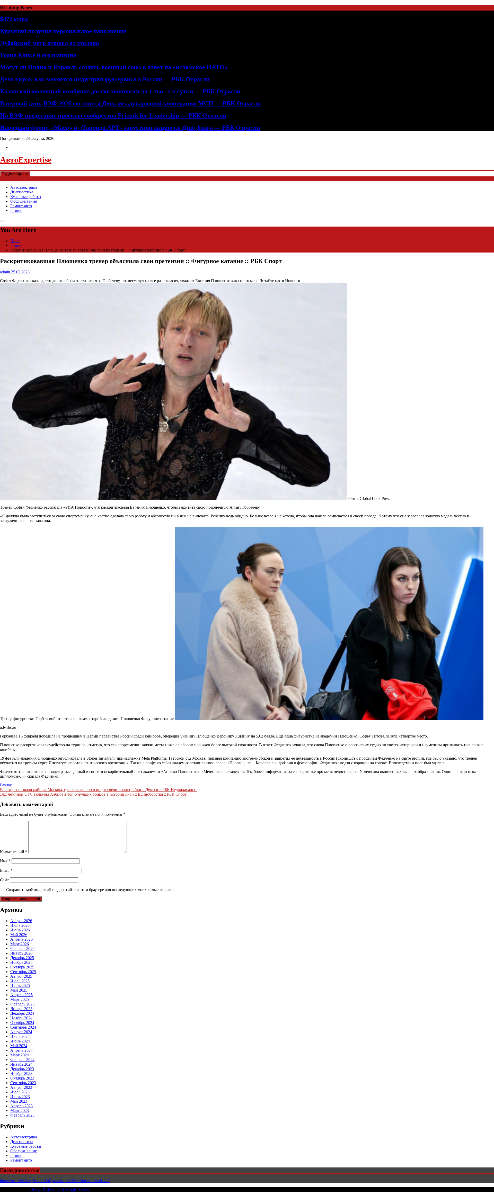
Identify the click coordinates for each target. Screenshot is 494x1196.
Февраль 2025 (22, 1004)
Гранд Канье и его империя (38, 55)
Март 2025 (19, 999)
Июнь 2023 (20, 1096)
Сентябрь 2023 (23, 1083)
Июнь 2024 (20, 1041)
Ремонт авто (21, 206)
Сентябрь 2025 (23, 971)
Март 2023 (19, 1110)
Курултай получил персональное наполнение (63, 31)
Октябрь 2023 (22, 1078)
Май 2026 (18, 934)
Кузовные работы (25, 196)
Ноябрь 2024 (21, 1018)
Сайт (4, 880)
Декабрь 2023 (22, 1069)
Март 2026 (19, 944)
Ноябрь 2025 (21, 962)
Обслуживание (23, 201)
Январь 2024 (21, 1064)
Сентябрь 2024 (23, 1027)
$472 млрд (14, 19)
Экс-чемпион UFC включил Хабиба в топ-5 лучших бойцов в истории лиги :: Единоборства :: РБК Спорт (93, 794)
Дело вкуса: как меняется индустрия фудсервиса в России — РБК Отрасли (105, 79)
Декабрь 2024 (22, 1013)
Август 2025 (21, 976)
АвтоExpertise (25, 159)
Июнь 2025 (20, 985)
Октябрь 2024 (22, 1022)
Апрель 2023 (21, 1106)
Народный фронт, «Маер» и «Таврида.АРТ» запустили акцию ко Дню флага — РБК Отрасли (130, 127)
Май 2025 (18, 990)
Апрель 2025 (21, 995)
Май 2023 (18, 1101)
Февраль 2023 (22, 1115)
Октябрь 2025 (22, 967)
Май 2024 (18, 1046)
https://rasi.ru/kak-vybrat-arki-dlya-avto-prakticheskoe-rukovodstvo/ (55, 1181)
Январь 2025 (21, 1008)
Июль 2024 (20, 1036)
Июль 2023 (20, 1092)
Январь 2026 (21, 953)
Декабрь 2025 (22, 958)
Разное (16, 210)
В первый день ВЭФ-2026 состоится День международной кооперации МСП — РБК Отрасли (130, 103)
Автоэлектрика (23, 187)
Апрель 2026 (21, 939)
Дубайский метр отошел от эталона (49, 43)
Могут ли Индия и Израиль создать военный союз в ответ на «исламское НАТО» (113, 67)
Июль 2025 (20, 981)
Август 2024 (21, 1032)
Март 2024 (19, 1055)
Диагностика (21, 192)
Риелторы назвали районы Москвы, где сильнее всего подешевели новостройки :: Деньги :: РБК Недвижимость (98, 789)
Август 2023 (21, 1087)
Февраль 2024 (22, 1059)
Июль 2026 (20, 925)
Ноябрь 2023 (21, 1073)
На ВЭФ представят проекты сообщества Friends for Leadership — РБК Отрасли (113, 115)
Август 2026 (21, 921)
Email (6, 870)
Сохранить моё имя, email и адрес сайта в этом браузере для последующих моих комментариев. (90, 889)
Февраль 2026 (22, 948)
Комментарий (13, 852)
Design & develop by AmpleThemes (60, 1189)
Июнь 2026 (20, 930)
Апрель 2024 (21, 1050)
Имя (5, 861)
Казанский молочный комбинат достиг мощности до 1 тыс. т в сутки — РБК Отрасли (120, 91)
